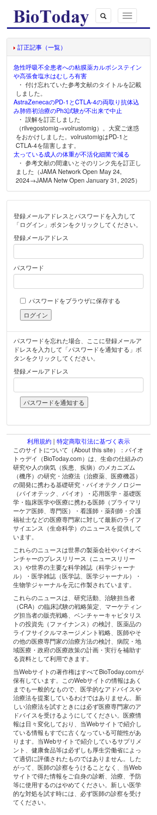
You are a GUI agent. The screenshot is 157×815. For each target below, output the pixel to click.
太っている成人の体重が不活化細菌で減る (72, 154)
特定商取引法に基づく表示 (93, 441)
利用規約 (39, 441)
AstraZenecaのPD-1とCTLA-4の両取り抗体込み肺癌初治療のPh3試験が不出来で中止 (76, 106)
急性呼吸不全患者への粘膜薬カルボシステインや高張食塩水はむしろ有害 (78, 71)
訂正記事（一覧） (41, 47)
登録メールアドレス (41, 237)
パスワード (29, 267)
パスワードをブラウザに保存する (74, 300)
